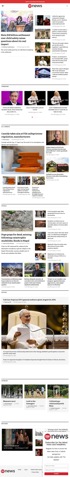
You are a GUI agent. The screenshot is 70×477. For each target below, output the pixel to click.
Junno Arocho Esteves (8, 243)
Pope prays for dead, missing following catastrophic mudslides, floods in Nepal (16, 237)
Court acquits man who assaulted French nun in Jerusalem (56, 213)
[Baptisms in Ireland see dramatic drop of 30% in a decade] (40, 256)
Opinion (4, 381)
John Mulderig (8, 448)
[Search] (67, 6)
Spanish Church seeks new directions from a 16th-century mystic (57, 246)
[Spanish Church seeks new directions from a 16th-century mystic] (40, 247)
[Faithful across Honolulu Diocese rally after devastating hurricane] (57, 169)
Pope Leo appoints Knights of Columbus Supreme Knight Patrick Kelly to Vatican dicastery (34, 360)
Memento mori (9, 401)
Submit (56, 474)
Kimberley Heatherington (8, 47)
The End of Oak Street (11, 446)
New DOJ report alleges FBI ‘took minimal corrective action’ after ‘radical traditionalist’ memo (60, 72)
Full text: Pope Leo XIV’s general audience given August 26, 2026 (29, 300)
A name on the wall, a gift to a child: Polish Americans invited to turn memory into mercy (59, 33)
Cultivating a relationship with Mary (56, 403)
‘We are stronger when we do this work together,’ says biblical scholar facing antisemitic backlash (60, 47)
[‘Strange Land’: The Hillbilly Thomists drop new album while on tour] (40, 432)
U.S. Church (5, 127)
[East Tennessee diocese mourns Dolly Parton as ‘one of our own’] (58, 98)
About (19, 469)
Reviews (4, 423)
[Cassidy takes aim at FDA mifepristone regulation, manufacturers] (22, 152)
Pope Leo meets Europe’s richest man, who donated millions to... (12, 110)
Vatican (4, 292)
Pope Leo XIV (8, 302)
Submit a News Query (36, 469)
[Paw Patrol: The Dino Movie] (40, 442)
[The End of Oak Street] (17, 440)
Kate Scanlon (6, 139)
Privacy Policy (35, 472)
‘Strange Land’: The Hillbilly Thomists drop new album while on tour (58, 431)
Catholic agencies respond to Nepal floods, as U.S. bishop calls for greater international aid (59, 20)
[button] (3, 104)
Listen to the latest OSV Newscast (35, 1)
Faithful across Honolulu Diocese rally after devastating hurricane (56, 176)
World (4, 206)
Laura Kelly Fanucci (32, 406)
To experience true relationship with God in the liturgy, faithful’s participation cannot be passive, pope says (34, 352)
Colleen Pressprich (55, 408)
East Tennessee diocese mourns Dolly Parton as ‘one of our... (58, 110)
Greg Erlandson (8, 403)
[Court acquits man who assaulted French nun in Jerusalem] (40, 214)
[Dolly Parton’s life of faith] (35, 98)
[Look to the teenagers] (35, 397)
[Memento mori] (12, 396)
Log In (26, 469)
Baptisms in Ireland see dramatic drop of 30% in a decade (57, 256)
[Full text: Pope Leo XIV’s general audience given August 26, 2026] (35, 323)
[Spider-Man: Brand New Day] (40, 452)
